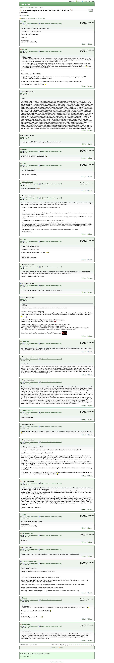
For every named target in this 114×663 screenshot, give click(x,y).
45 (75, 644)
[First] (65, 644)
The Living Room (28, 7)
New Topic (42, 18)
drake (24, 21)
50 (85, 644)
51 (87, 644)
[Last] (93, 644)
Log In (79, 1)
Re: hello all (23, 299)
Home (21, 7)
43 (71, 644)
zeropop (27, 15)
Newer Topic (24, 644)
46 (77, 644)
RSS (61, 647)
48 (81, 644)
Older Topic (34, 644)
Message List (33, 18)
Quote (90, 44)
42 (69, 644)
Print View (55, 647)
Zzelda (24, 49)
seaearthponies (27, 533)
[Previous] (67, 644)
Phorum (61, 661)
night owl (25, 341)
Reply (84, 44)
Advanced (91, 11)
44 (73, 644)
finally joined (23, 93)
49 (83, 644)
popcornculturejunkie (29, 561)
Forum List (24, 18)
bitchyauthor (26, 624)
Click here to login (25, 656)
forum (53, 661)
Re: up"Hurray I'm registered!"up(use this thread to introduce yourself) (41, 23)
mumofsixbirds (27, 182)
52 (89, 644)
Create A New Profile (89, 1)
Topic (36, 7)
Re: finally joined (24, 137)
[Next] (91, 644)
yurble (24, 149)
